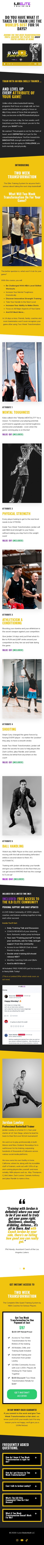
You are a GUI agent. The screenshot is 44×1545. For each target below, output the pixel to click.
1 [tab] (20, 1268)
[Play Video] (4, 64)
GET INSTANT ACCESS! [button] (22, 1394)
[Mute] (35, 64)
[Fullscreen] (39, 64)
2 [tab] (24, 1268)
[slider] (22, 64)
